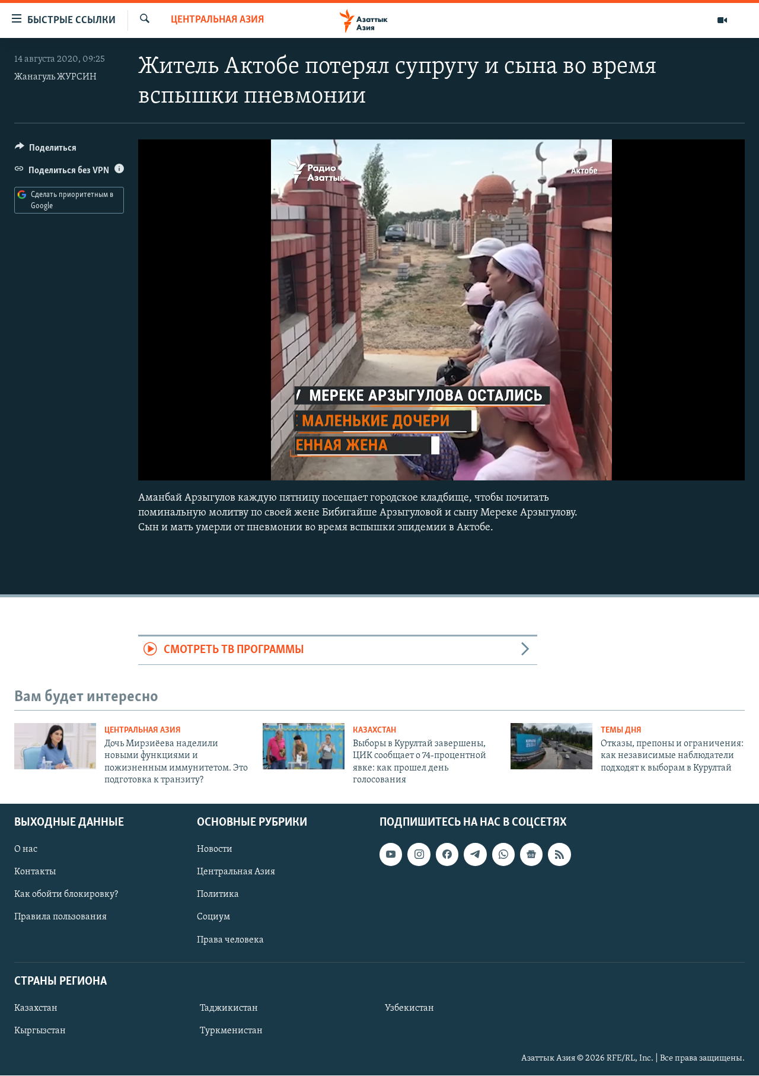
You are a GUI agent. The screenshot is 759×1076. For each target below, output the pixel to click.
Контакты (35, 872)
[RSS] (559, 854)
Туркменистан (231, 1031)
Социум (213, 917)
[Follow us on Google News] (531, 854)
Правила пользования (60, 917)
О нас (25, 850)
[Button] (45, 150)
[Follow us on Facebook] (447, 854)
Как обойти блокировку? (66, 895)
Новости (214, 850)
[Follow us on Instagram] (418, 854)
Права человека (230, 940)
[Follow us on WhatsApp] (503, 854)
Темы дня (621, 730)
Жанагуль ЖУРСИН (55, 77)
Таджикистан (229, 1008)
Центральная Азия (217, 20)
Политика (218, 895)
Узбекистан (409, 1008)
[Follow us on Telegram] (475, 854)
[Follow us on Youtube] (391, 854)
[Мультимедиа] (722, 20)
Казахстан (374, 730)
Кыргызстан (40, 1031)
